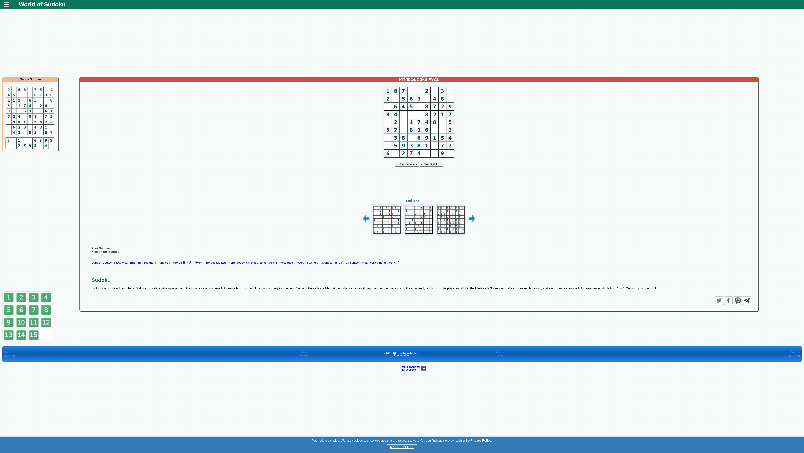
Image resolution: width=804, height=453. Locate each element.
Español (148, 262)
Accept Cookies (402, 447)
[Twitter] (719, 300)
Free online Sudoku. (105, 251)
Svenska (326, 262)
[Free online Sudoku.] (419, 157)
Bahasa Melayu (215, 262)
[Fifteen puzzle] (27, 340)
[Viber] (738, 300)
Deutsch (107, 262)
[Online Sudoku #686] (451, 234)
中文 (397, 262)
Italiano (175, 262)
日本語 (187, 262)
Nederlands (259, 262)
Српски (314, 262)
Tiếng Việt (385, 262)
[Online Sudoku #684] (386, 234)
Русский (300, 262)
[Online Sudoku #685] (418, 234)
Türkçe (354, 262)
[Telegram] (747, 300)
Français (162, 262)
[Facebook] (728, 300)
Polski (273, 262)
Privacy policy (401, 355)
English (135, 262)
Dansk (95, 262)
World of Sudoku (42, 4)
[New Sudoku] (431, 164)
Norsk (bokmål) (238, 262)
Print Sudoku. (101, 248)
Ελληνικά (122, 262)
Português (286, 262)
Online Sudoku (30, 79)
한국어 (198, 262)
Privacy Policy (480, 440)
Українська (368, 262)
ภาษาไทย (341, 262)
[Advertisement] (402, 43)
